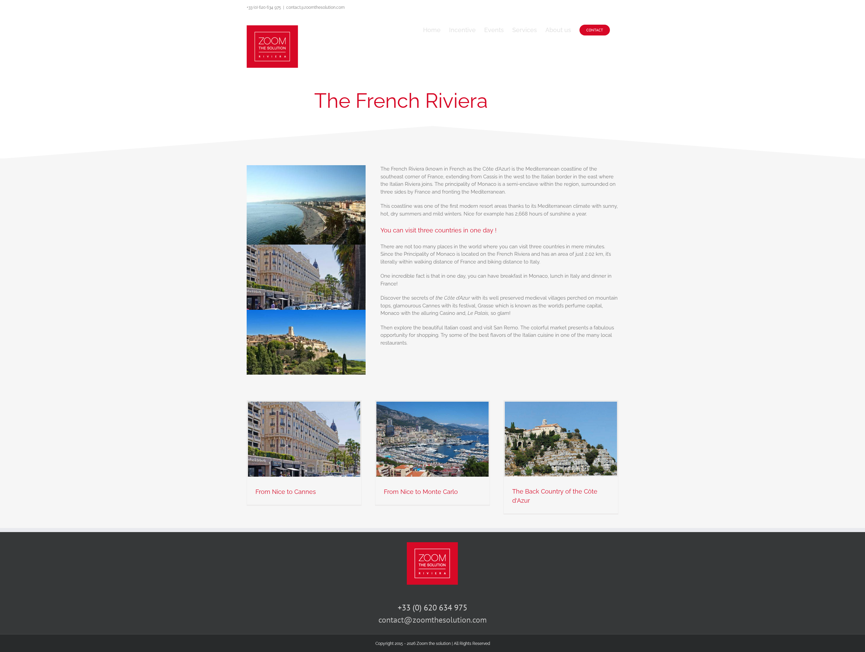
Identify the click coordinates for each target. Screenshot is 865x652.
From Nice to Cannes (285, 491)
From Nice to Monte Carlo (421, 491)
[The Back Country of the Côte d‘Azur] (561, 439)
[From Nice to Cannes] (304, 439)
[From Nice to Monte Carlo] (432, 439)
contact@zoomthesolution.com (315, 7)
